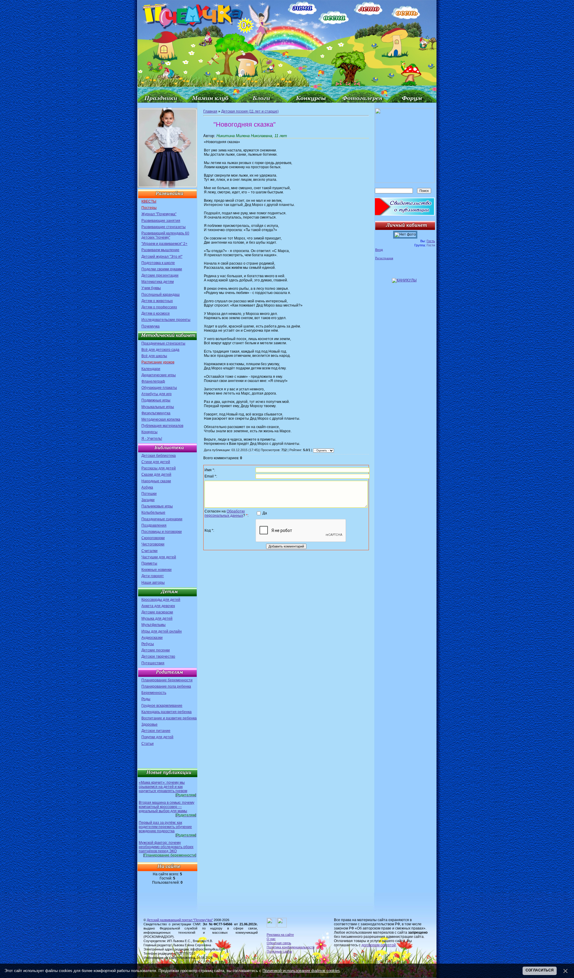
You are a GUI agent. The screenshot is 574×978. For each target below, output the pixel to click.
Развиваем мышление (160, 250)
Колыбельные (153, 512)
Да (264, 513)
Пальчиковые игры (157, 506)
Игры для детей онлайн (161, 631)
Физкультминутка (155, 413)
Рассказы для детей (158, 468)
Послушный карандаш (160, 294)
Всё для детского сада (160, 350)
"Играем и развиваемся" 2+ (164, 244)
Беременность (153, 693)
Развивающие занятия (160, 221)
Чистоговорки (152, 544)
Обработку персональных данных (224, 513)
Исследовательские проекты (165, 320)
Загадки (148, 500)
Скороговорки (153, 538)
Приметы (149, 563)
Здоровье (149, 724)
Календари (150, 369)
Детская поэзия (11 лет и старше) (250, 111)
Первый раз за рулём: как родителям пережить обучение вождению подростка (165, 827)
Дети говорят (152, 576)
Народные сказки (156, 481)
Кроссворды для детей (160, 600)
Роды (145, 699)
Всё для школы (154, 356)
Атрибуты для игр (156, 394)
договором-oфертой (378, 945)
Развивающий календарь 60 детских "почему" (165, 235)
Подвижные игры (155, 400)
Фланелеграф (153, 381)
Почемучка (150, 326)
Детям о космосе (155, 313)
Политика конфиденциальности (291, 947)
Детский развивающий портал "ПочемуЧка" (180, 920)
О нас (271, 939)
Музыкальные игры (157, 407)
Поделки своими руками (161, 269)
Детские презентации (159, 275)
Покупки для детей (157, 737)
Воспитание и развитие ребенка (169, 718)
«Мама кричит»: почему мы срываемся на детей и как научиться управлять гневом (163, 786)
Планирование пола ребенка (166, 686)
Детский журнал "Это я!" (161, 256)
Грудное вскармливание (161, 705)
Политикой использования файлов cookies (301, 970)
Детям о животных (157, 301)
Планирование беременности (167, 680)
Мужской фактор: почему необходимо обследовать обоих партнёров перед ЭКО (166, 847)
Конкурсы (149, 432)
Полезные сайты (279, 951)
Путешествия (152, 663)
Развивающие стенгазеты (163, 227)
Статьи (147, 744)
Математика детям (157, 282)
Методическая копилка (160, 419)
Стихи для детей (155, 462)
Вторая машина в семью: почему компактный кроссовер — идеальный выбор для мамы (166, 806)
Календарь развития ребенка (166, 712)
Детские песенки (155, 650)
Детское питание (155, 731)
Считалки (149, 551)
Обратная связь (279, 943)
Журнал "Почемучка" (158, 214)
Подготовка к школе (158, 263)
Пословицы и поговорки (161, 532)
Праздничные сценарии (161, 519)
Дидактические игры (158, 375)
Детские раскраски (157, 612)
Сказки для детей (156, 474)
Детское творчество (158, 656)
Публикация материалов (162, 426)
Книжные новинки (156, 570)
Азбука (147, 487)
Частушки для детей (158, 557)
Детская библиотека (158, 456)
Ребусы (147, 644)
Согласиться (540, 970)
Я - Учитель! (151, 438)
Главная (210, 111)
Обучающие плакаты (159, 388)
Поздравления (154, 525)
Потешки (149, 494)
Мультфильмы (153, 625)
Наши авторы (153, 582)
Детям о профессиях (159, 307)
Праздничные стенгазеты (163, 343)
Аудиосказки (152, 638)
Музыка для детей (156, 618)
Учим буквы (151, 288)
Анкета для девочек (158, 606)
